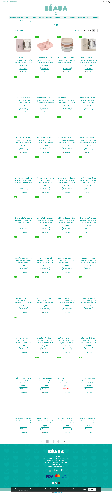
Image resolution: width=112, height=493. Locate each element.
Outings (41, 17)
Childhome (58, 17)
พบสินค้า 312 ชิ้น (18, 30)
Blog (65, 17)
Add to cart (24, 68)
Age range (72, 17)
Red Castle (49, 17)
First (42, 441)
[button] (101, 17)
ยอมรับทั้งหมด (92, 489)
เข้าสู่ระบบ (5, 1)
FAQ (88, 17)
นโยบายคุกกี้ (26, 490)
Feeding (27, 17)
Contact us (95, 17)
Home (34, 17)
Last (70, 441)
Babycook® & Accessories (16, 17)
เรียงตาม (77, 30)
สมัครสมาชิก (14, 1)
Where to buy (81, 17)
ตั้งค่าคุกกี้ (84, 489)
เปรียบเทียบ (24, 72)
